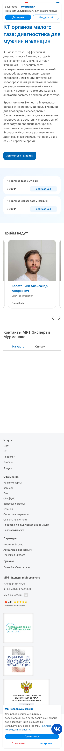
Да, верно (18, 17)
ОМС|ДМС (9, 498)
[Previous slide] (53, 318)
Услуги (7, 440)
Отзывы (8, 508)
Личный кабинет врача (16, 567)
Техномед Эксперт (14, 554)
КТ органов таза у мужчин (22, 180)
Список (40, 346)
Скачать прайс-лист (15, 519)
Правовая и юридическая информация (26, 524)
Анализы (8, 462)
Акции (7, 468)
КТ (4, 451)
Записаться (43, 188)
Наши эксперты (12, 482)
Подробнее (18, 303)
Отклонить (18, 743)
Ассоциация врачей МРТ (17, 549)
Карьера (8, 487)
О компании (11, 476)
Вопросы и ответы (14, 503)
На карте (18, 346)
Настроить (45, 743)
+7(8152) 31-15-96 (14, 583)
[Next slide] (59, 318)
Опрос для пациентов (16, 514)
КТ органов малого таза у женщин (27, 200)
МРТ (6, 446)
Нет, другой (46, 17)
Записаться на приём (19, 155)
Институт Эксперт (13, 544)
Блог (6, 493)
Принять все (32, 736)
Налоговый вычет (13, 530)
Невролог (9, 456)
